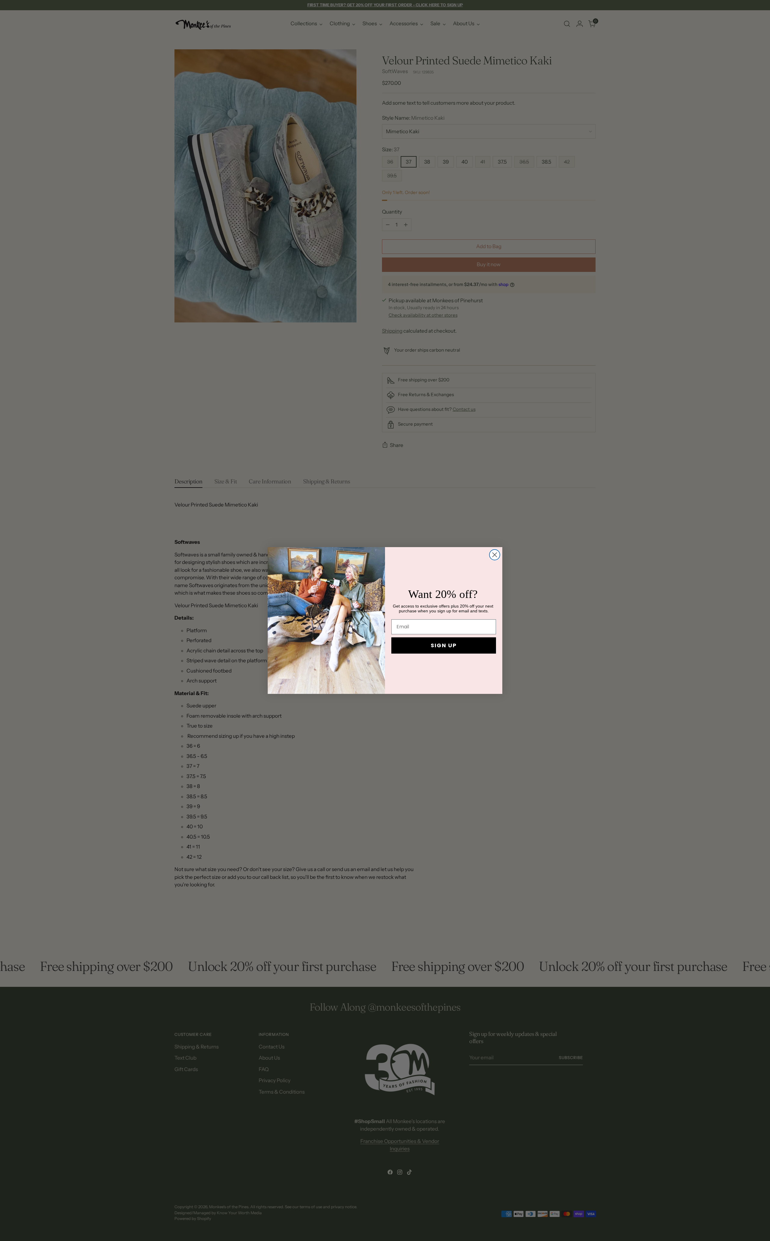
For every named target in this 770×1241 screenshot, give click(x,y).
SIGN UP (444, 645)
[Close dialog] (494, 555)
